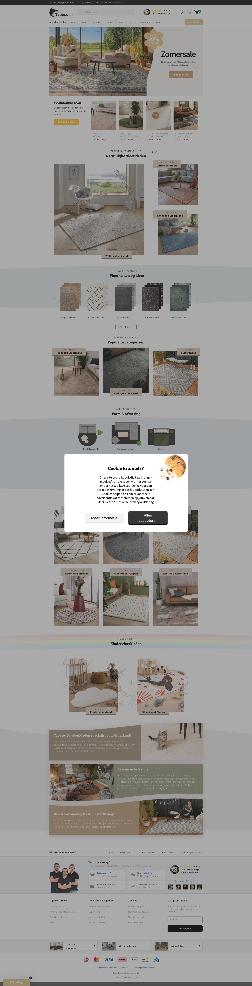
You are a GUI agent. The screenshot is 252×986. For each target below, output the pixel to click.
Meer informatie (104, 518)
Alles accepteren (148, 518)
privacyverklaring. (142, 502)
